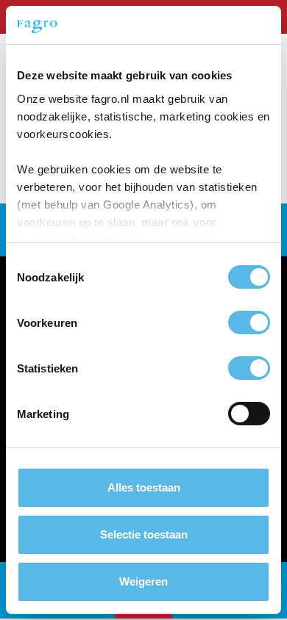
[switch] (249, 322)
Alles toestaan (143, 487)
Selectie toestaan (144, 534)
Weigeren (143, 581)
